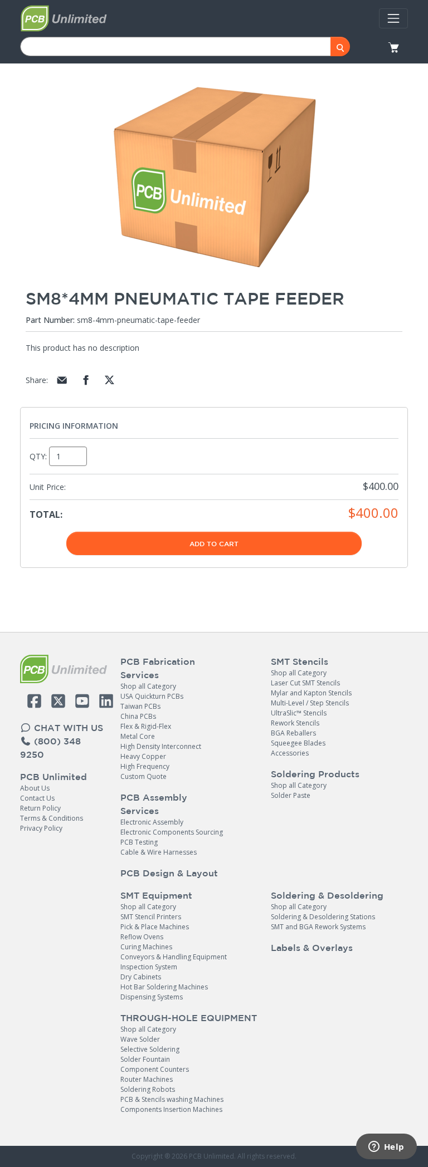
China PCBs (138, 716)
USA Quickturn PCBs (151, 696)
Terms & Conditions (51, 818)
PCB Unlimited (53, 777)
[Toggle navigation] (393, 18)
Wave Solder (140, 1039)
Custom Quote (143, 776)
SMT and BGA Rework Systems (318, 926)
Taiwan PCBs (140, 706)
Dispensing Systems (151, 997)
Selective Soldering (149, 1049)
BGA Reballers (293, 733)
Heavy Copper (143, 756)
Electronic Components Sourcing (171, 832)
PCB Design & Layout (169, 873)
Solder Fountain (145, 1059)
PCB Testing (139, 842)
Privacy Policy (41, 828)
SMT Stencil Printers (150, 916)
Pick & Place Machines (154, 926)
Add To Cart (214, 543)
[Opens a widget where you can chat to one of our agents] (386, 1147)
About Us (35, 788)
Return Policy (40, 808)
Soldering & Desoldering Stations (323, 916)
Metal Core (137, 736)
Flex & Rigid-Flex (145, 726)
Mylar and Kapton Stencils (311, 693)
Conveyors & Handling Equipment (173, 957)
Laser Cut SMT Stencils (305, 683)
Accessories (290, 753)
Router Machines (146, 1079)
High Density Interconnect (160, 746)
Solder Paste (290, 795)
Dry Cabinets (140, 977)
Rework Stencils (295, 723)
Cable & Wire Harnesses (158, 852)
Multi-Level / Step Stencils (310, 703)
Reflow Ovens (141, 937)
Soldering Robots (147, 1089)
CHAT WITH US (67, 728)
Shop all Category (148, 686)
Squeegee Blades (298, 743)
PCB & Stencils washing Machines (171, 1099)
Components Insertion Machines (171, 1109)
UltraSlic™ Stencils (299, 713)
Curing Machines (146, 947)
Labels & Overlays (312, 948)
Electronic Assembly (151, 822)
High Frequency (144, 766)
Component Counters (154, 1069)
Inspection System (148, 967)
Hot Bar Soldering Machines (164, 987)
